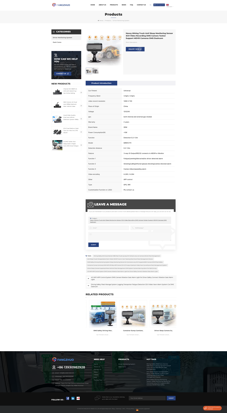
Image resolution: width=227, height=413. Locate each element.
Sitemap (118, 408)
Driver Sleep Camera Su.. (153, 330)
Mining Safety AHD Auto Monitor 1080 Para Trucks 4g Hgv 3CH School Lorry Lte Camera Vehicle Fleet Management (127, 256)
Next (179, 319)
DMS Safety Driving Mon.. (92, 330)
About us (102, 5)
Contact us (141, 5)
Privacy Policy (130, 408)
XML (123, 408)
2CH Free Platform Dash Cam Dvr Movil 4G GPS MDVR (71, 130)
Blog (113, 408)
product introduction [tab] (101, 83)
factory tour (98, 380)
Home (93, 5)
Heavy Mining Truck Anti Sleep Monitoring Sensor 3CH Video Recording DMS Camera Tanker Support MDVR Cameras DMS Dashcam (128, 221)
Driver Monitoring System (121, 20)
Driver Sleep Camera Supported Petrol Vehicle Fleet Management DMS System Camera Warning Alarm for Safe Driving (121, 268)
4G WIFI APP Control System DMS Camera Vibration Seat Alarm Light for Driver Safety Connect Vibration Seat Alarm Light (122, 271)
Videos (96, 375)
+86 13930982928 (71, 367)
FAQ (131, 5)
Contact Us (61, 73)
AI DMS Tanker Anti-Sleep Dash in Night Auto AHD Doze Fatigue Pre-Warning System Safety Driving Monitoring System (70, 144)
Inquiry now (133, 49)
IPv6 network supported (143, 408)
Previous (82, 319)
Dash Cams (57, 42)
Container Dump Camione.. (123, 330)
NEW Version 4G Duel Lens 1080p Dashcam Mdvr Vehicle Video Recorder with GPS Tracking (70, 104)
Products (114, 5)
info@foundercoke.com (67, 373)
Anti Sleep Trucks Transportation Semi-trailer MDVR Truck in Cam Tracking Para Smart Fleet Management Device (120, 259)
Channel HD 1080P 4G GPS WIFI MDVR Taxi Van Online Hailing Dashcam (70, 91)
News (124, 5)
